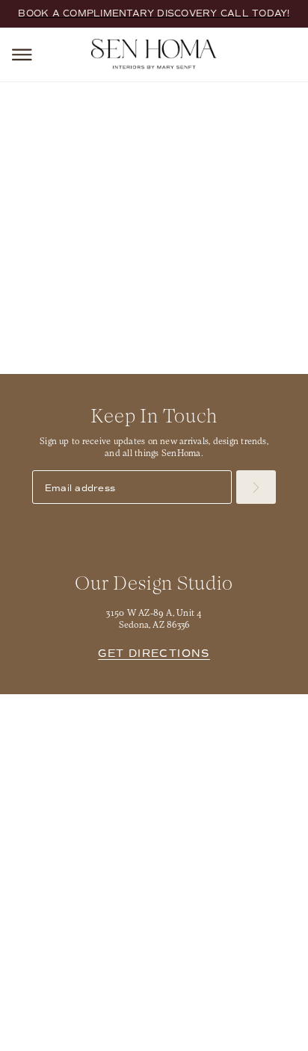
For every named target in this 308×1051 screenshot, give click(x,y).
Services (82, 714)
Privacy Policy (78, 1007)
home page (125, 272)
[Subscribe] (256, 487)
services (248, 272)
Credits (242, 1007)
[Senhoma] (154, 53)
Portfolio (225, 714)
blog (187, 287)
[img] (127, 941)
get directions (154, 653)
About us (82, 740)
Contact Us (225, 740)
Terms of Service (168, 1007)
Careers (82, 765)
